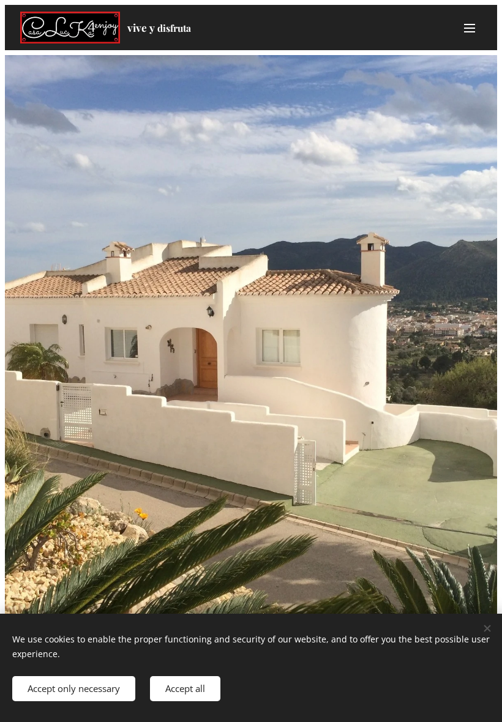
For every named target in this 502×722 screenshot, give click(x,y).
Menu (469, 27)
